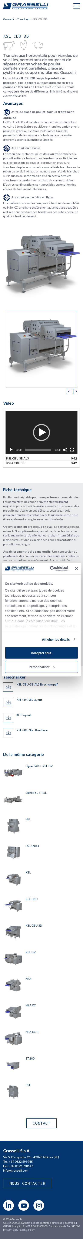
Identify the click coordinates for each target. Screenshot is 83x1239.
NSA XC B (32, 1032)
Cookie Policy (27, 1229)
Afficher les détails (56, 639)
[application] (41, 432)
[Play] (11, 450)
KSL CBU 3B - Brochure (31, 730)
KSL (28, 872)
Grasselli (25, 6)
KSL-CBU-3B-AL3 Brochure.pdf (37, 684)
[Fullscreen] (72, 450)
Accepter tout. (41, 653)
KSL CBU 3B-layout (29, 699)
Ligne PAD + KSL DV (39, 766)
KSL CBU (32, 899)
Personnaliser (39, 667)
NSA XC (31, 1005)
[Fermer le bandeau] (76, 568)
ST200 (30, 1058)
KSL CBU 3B (34, 925)
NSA (28, 978)
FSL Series (32, 846)
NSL (28, 819)
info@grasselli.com (15, 1170)
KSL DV (31, 952)
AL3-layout (23, 715)
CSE (28, 1085)
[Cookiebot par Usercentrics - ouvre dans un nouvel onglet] (51, 568)
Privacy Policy (10, 1229)
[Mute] (65, 450)
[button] (41, 432)
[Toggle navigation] (76, 6)
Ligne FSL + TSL (36, 792)
